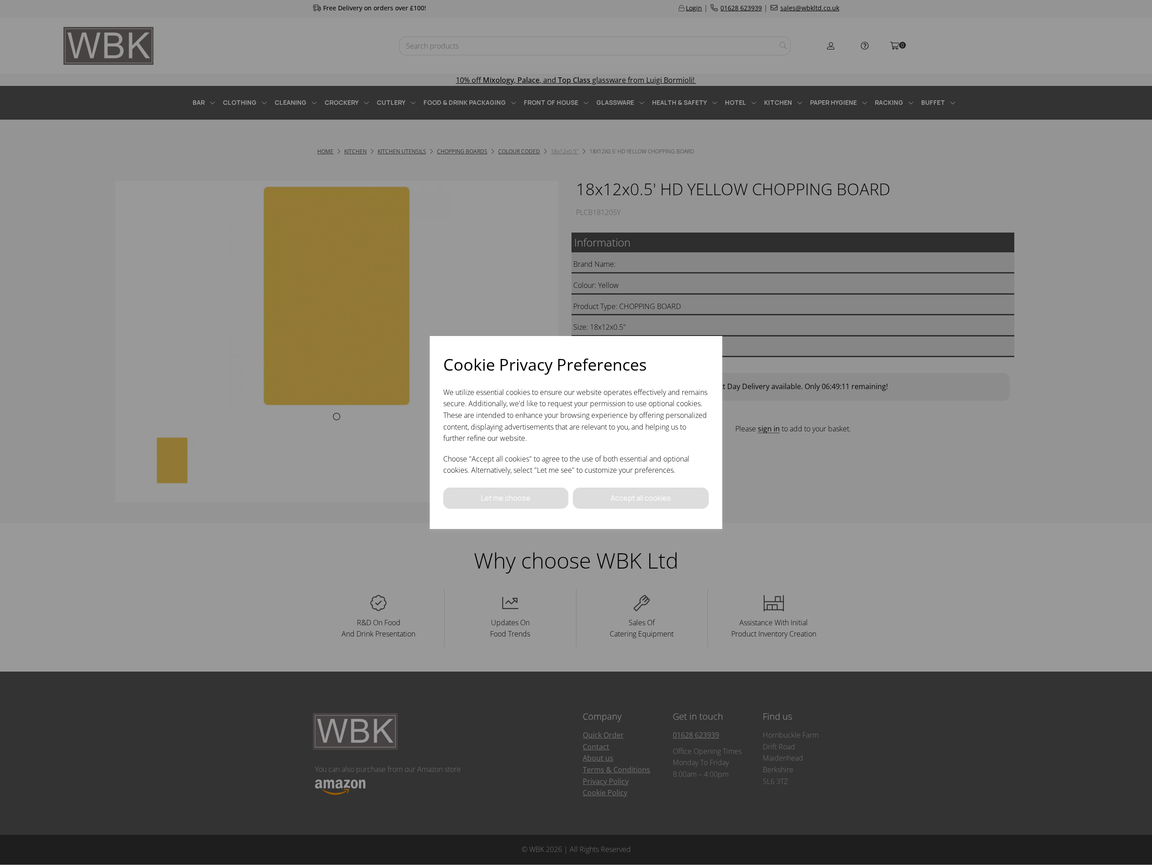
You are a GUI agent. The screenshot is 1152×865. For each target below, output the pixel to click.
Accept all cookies (641, 498)
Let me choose (506, 498)
